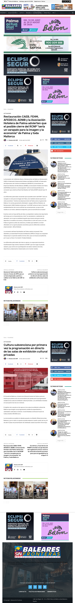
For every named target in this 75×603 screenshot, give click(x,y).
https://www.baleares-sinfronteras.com (23, 289)
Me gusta (67, 139)
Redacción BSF (13, 140)
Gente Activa (10, 309)
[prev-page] (5, 324)
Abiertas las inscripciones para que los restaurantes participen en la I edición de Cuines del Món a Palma (40, 317)
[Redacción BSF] (5, 140)
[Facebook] (63, 1)
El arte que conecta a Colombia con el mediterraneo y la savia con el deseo (26, 318)
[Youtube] (70, 1)
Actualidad (10, 109)
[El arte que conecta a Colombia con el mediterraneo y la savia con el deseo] (25, 312)
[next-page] (8, 324)
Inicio (5, 109)
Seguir (68, 143)
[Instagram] (65, 1)
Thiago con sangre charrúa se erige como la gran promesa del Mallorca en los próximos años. (64, 206)
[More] (37, 145)
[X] (67, 1)
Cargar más (60, 212)
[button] (73, 13)
